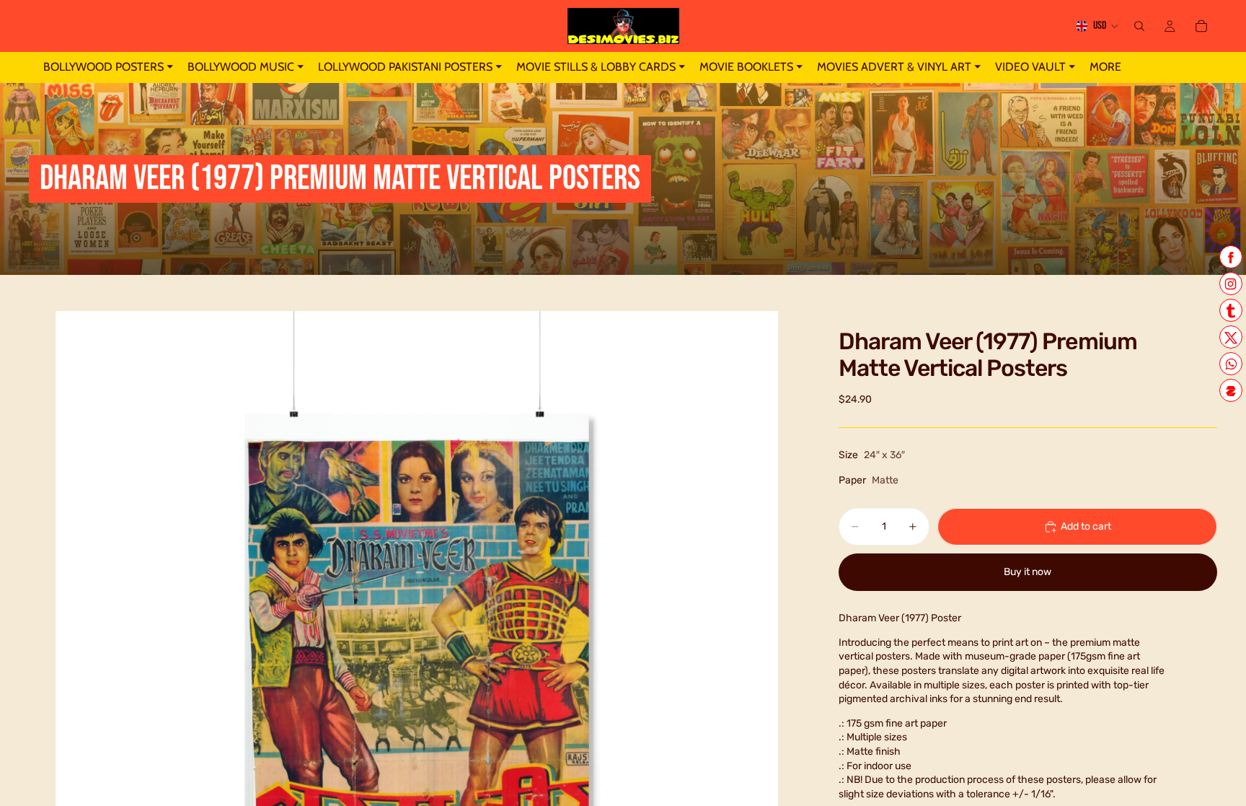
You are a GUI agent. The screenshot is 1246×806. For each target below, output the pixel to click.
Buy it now (1027, 572)
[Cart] (1201, 26)
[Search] (1139, 26)
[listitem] (1105, 67)
